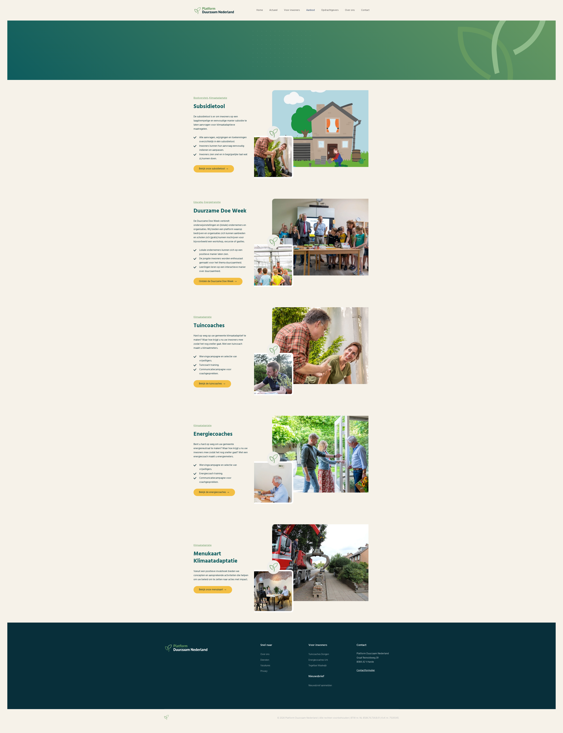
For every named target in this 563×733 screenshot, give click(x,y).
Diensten (264, 660)
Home (259, 10)
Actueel (273, 10)
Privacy (263, 671)
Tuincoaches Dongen (318, 654)
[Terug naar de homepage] (214, 10)
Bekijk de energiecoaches (212, 492)
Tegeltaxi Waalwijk (317, 666)
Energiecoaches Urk (318, 660)
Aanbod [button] (310, 10)
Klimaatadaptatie (218, 98)
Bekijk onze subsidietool (212, 169)
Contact (365, 10)
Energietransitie (212, 202)
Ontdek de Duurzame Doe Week (216, 281)
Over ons (350, 10)
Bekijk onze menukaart (211, 590)
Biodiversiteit (201, 98)
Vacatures (265, 666)
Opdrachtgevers (330, 10)
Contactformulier (366, 670)
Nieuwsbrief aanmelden (320, 686)
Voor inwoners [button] (292, 10)
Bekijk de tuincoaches (210, 384)
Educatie (198, 202)
